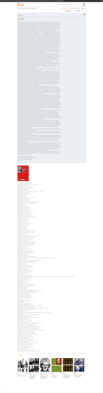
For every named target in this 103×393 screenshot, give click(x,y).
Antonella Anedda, (21, 263)
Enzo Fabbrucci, (23, 229)
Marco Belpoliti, (24, 183)
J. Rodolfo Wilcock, (24, 334)
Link (66, 4)
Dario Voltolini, (22, 264)
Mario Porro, (23, 208)
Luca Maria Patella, (24, 248)
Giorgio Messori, (26, 213)
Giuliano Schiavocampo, (24, 214)
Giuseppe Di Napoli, (27, 324)
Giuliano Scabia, (23, 190)
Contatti (63, 4)
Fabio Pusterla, (25, 277)
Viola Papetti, (24, 347)
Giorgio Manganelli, (22, 194)
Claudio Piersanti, (24, 222)
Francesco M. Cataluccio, (24, 283)
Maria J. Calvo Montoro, (28, 333)
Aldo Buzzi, (23, 198)
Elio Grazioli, (26, 232)
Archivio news (83, 8)
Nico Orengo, (22, 205)
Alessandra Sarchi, (30, 305)
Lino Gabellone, (27, 256)
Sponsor (69, 4)
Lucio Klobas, (22, 221)
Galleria (73, 8)
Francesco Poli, (28, 327)
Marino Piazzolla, (25, 284)
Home (64, 8)
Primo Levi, (25, 265)
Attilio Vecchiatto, (24, 310)
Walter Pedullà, (27, 328)
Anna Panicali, (24, 250)
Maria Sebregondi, (27, 235)
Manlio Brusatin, (23, 286)
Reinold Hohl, (37, 257)
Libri (66, 8)
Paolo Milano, (26, 332)
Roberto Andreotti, (29, 351)
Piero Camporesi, (30, 191)
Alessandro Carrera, (26, 237)
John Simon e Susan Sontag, (25, 186)
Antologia (70, 8)
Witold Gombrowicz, (30, 290)
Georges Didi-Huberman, (25, 297)
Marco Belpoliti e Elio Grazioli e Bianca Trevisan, (34, 312)
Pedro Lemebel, (23, 189)
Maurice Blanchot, (22, 249)
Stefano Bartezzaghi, (25, 306)
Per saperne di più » (59, 0)
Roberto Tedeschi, (22, 281)
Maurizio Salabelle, (22, 228)
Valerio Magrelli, (24, 207)
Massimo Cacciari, (24, 279)
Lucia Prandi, (25, 239)
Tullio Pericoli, (26, 251)
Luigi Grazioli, (24, 219)
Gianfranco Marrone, (28, 317)
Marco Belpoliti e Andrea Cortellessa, (33, 307)
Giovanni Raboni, (24, 338)
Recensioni (78, 8)
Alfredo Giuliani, (26, 325)
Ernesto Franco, (23, 234)
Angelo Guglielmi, (28, 314)
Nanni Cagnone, (23, 218)
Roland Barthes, (24, 300)
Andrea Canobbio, (24, 199)
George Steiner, (24, 269)
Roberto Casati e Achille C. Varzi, (27, 331)
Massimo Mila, (25, 270)
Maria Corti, (25, 340)
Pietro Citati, (26, 339)
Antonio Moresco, (22, 254)
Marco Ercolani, (24, 209)
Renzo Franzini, (22, 226)
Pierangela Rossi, (23, 246)
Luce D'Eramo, (22, 268)
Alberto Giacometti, (29, 260)
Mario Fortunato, (21, 204)
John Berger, (21, 258)
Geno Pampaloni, (23, 348)
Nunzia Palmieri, (31, 330)
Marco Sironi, (24, 200)
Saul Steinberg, (26, 197)
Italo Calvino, (25, 320)
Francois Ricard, (24, 296)
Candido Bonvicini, (26, 285)
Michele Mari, (23, 192)
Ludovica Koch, (26, 346)
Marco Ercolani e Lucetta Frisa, (25, 253)
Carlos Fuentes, (25, 295)
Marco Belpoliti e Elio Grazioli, (26, 241)
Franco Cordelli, (24, 193)
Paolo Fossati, (22, 278)
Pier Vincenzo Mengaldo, (28, 342)
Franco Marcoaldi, (25, 289)
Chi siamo (59, 4)
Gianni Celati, (27, 202)
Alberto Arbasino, (23, 282)
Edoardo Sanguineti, (25, 344)
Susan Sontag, (23, 185)
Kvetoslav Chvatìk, (24, 293)
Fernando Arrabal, (28, 292)
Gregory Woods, (25, 187)
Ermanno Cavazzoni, (24, 299)
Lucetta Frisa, (22, 247)
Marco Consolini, (30, 323)
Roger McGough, (22, 288)
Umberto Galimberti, (25, 271)
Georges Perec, (26, 291)
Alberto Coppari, (24, 233)
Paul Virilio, (23, 272)
